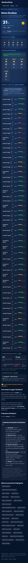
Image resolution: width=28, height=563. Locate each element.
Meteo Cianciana (19, 514)
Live (17, 5)
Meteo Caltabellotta (6, 500)
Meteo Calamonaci (15, 496)
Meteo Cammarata (6, 504)
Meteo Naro (5, 536)
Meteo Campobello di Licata (8, 507)
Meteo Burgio (5, 496)
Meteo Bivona (15, 493)
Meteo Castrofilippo (18, 511)
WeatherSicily (7, 2)
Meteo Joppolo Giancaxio (17, 522)
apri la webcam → (15, 380)
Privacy (14, 559)
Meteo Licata (20, 525)
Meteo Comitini (5, 518)
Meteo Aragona (5, 493)
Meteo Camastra (18, 500)
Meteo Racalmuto (20, 539)
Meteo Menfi (17, 529)
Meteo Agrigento (6, 486)
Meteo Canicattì (21, 507)
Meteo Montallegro (6, 532)
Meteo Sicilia (6, 5)
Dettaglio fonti (12, 477)
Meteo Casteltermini (7, 511)
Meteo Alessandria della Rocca (9, 489)
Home (10, 559)
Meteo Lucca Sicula (6, 529)
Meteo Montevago (17, 532)
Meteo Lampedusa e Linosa (8, 525)
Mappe (12, 5)
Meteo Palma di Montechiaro (16, 536)
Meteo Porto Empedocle (7, 539)
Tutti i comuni (4, 559)
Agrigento (10, 9)
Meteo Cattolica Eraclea (7, 514)
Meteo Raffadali (6, 543)
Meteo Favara (15, 518)
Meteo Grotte (5, 522)
